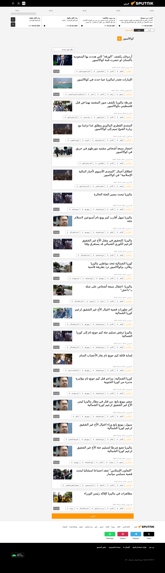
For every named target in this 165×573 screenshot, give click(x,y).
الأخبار (111, 71)
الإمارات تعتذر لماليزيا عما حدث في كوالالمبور (104, 79)
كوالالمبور (128, 38)
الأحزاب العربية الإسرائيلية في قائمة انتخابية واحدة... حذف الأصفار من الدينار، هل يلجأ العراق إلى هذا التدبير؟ (135, 22)
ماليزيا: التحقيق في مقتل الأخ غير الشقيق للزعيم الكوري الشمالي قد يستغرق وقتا (107, 242)
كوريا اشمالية (89, 278)
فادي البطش (100, 117)
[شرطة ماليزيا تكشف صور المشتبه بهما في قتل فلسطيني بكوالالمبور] (62, 106)
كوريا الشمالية (100, 209)
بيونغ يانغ (87, 209)
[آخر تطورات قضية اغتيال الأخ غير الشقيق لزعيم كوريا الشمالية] (62, 313)
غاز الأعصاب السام (73, 370)
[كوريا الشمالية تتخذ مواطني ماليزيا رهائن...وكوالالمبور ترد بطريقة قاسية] (62, 267)
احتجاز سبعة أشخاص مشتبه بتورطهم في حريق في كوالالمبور (104, 150)
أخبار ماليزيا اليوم (72, 117)
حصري (101, 527)
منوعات (111, 462)
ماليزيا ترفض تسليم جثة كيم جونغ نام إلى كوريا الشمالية (104, 334)
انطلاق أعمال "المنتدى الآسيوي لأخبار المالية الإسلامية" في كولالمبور (105, 173)
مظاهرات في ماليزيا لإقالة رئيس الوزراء (108, 493)
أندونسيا (91, 301)
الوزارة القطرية (74, 140)
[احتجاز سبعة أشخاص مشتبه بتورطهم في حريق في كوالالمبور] (62, 152)
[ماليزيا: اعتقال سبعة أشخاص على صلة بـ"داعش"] (62, 290)
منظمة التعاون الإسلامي (72, 485)
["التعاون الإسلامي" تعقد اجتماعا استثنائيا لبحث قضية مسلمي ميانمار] (62, 474)
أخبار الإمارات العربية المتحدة (76, 94)
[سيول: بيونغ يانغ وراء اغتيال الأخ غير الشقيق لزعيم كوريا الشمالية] (62, 428)
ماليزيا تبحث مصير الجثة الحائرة (113, 194)
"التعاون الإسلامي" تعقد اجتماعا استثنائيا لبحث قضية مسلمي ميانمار (104, 472)
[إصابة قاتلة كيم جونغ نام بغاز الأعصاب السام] (62, 359)
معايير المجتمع (101, 547)
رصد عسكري (89, 527)
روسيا (71, 508)
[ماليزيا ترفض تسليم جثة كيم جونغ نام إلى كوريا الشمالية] (62, 336)
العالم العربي (100, 71)
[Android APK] (17, 555)
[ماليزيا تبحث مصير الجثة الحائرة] (62, 198)
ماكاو (77, 416)
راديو (96, 527)
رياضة (111, 94)
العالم (121, 71)
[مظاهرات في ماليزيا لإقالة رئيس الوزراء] (62, 497)
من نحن (151, 547)
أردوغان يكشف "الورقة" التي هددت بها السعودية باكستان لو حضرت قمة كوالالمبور (103, 58)
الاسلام (102, 485)
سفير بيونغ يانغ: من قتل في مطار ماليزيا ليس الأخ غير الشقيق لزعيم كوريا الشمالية (105, 403)
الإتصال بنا (126, 547)
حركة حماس (86, 117)
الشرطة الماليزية (73, 439)
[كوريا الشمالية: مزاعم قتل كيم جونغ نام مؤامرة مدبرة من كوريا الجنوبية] (62, 382)
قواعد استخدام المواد (139, 547)
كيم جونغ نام (75, 278)
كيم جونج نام (75, 393)
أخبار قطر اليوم (99, 140)
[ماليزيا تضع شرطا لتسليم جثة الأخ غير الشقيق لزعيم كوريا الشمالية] (62, 451)
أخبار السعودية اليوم (84, 71)
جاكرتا (102, 301)
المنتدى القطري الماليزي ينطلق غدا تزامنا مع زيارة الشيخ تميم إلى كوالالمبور (105, 127)
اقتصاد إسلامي (99, 186)
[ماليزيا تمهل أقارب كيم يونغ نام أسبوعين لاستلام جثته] (62, 221)
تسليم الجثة (75, 209)
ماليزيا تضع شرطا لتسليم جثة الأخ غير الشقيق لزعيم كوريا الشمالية (104, 449)
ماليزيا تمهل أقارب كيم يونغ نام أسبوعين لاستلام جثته (103, 219)
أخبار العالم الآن (74, 232)
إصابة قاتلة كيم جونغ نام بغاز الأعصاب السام (105, 355)
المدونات (64, 527)
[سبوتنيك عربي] (143, 6)
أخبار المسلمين (89, 485)
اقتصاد (121, 186)
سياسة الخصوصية (115, 547)
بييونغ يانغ (86, 439)
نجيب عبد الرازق (99, 508)
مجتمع (121, 94)
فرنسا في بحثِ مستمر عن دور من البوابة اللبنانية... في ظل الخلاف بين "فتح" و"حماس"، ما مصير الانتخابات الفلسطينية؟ (98, 22)
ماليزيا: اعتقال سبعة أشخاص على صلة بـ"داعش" (109, 288)
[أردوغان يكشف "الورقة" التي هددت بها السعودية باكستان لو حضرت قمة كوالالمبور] (62, 60)
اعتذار (92, 94)
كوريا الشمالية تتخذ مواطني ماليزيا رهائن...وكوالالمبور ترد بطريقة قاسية (110, 265)
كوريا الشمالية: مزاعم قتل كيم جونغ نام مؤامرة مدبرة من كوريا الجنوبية (104, 380)
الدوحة (87, 140)
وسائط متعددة (73, 527)
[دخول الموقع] (18, 3)
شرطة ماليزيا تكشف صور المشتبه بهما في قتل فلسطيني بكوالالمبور (104, 104)
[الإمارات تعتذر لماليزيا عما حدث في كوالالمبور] (62, 83)
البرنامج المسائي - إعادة (70, 20)
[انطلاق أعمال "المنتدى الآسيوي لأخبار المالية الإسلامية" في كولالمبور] (62, 175)
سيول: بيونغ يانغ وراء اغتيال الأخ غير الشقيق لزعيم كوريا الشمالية (105, 426)
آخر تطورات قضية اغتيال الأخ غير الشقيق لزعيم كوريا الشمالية (103, 311)
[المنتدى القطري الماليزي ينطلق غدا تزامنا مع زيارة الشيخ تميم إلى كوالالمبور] (62, 129)
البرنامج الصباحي (34, 20)
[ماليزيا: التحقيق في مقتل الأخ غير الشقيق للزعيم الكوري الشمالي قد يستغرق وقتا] (62, 244)
